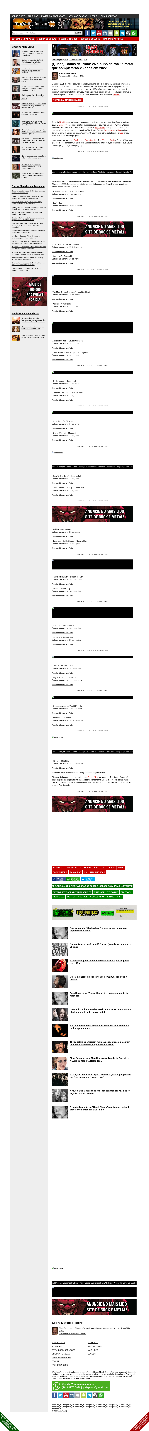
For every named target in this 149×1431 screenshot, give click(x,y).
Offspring (105, 140)
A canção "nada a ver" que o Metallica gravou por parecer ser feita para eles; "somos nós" (100, 1075)
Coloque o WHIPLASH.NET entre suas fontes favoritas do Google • (87, 886)
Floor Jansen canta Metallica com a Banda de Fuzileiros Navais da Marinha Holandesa (99, 1059)
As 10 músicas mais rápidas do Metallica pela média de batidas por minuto (99, 1027)
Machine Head (97, 872)
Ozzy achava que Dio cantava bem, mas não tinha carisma (33, 148)
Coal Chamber (91, 140)
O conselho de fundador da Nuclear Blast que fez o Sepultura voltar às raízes (28, 264)
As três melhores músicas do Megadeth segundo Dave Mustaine (32, 70)
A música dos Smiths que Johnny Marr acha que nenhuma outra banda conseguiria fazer (28, 253)
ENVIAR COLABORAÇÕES (53, 16)
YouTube (83, 897)
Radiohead (75, 872)
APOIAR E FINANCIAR (61, 1358)
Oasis (112, 140)
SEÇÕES (90, 39)
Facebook (126, 892)
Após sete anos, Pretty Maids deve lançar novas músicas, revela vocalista (27, 203)
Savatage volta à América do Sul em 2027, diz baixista (33, 113)
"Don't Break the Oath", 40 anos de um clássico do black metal (33, 336)
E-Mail (110, 897)
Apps (119, 897)
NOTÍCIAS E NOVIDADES (23, 39)
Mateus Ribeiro (69, 73)
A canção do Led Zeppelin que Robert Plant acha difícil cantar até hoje (33, 175)
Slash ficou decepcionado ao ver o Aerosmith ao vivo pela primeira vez (28, 231)
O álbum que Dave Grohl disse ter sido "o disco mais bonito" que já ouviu (34, 97)
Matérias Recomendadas (25, 313)
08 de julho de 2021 (76, 76)
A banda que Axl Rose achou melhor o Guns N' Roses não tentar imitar (32, 53)
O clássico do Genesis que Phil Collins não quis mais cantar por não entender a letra (33, 140)
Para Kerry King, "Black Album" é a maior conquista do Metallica (99, 994)
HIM (85, 60)
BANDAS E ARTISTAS (113, 39)
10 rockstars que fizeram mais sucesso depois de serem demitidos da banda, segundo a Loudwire (100, 1043)
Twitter (71, 897)
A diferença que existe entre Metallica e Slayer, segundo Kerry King (99, 961)
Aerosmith (73, 60)
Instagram (58, 897)
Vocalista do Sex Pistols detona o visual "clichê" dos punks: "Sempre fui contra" (29, 248)
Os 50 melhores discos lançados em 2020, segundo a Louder (98, 978)
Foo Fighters (79, 140)
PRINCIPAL (93, 1343)
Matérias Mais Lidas (23, 46)
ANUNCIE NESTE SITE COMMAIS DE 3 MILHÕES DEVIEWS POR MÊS (141, 1422)
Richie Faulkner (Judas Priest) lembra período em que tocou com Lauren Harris (33, 88)
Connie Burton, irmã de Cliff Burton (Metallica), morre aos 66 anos (100, 945)
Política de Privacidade (80, 1378)
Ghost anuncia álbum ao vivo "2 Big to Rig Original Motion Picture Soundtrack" (34, 123)
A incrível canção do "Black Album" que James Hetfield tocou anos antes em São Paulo (99, 1108)
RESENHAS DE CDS (68, 39)
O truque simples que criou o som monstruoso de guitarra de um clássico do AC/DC (34, 105)
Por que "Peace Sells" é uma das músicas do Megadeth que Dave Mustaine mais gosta (28, 242)
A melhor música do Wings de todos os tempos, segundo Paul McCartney (26, 237)
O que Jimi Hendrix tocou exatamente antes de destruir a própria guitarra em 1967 (29, 208)
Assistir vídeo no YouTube (62, 199)
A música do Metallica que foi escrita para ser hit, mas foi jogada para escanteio (100, 1092)
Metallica (55, 60)
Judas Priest (100, 128)
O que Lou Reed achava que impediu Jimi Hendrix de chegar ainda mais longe (27, 197)
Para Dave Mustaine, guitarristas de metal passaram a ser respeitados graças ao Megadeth (27, 225)
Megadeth (64, 60)
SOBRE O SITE (18, 16)
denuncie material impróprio (110, 1376)
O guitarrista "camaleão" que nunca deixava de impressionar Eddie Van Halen (29, 219)
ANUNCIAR (33, 16)
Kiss (81, 60)
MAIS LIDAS (93, 1350)
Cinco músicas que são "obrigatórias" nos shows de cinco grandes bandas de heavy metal (34, 320)
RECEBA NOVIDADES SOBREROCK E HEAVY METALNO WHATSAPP (8, 1422)
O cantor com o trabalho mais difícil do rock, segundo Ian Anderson (28, 269)
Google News (97, 897)
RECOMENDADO (95, 1346)
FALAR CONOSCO (109, 16)
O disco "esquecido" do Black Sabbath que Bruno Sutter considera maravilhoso (32, 62)
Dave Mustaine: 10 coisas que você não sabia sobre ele (33, 328)
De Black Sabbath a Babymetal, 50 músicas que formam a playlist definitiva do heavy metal (100, 1010)
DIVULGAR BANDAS (77, 16)
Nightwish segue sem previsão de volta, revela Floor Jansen (34, 157)
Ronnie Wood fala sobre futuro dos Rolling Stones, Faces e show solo (27, 258)
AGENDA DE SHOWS (46, 39)
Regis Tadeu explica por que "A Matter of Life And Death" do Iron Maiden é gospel (34, 132)
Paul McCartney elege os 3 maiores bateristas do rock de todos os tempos (32, 166)
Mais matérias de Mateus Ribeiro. (72, 1334)
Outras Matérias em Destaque (28, 186)
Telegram (112, 892)
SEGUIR (93, 16)
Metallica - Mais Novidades (67, 100)
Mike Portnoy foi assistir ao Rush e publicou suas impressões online (34, 79)
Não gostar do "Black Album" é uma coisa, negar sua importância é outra (98, 929)
